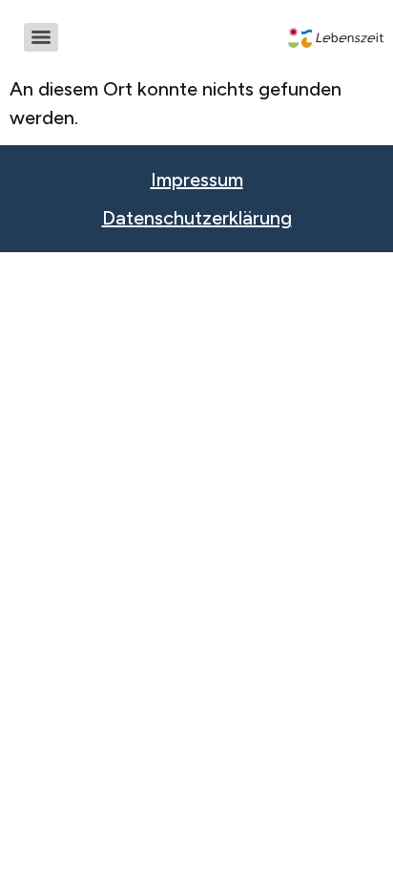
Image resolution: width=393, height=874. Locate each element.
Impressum (197, 179)
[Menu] (41, 37)
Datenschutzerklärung (197, 217)
